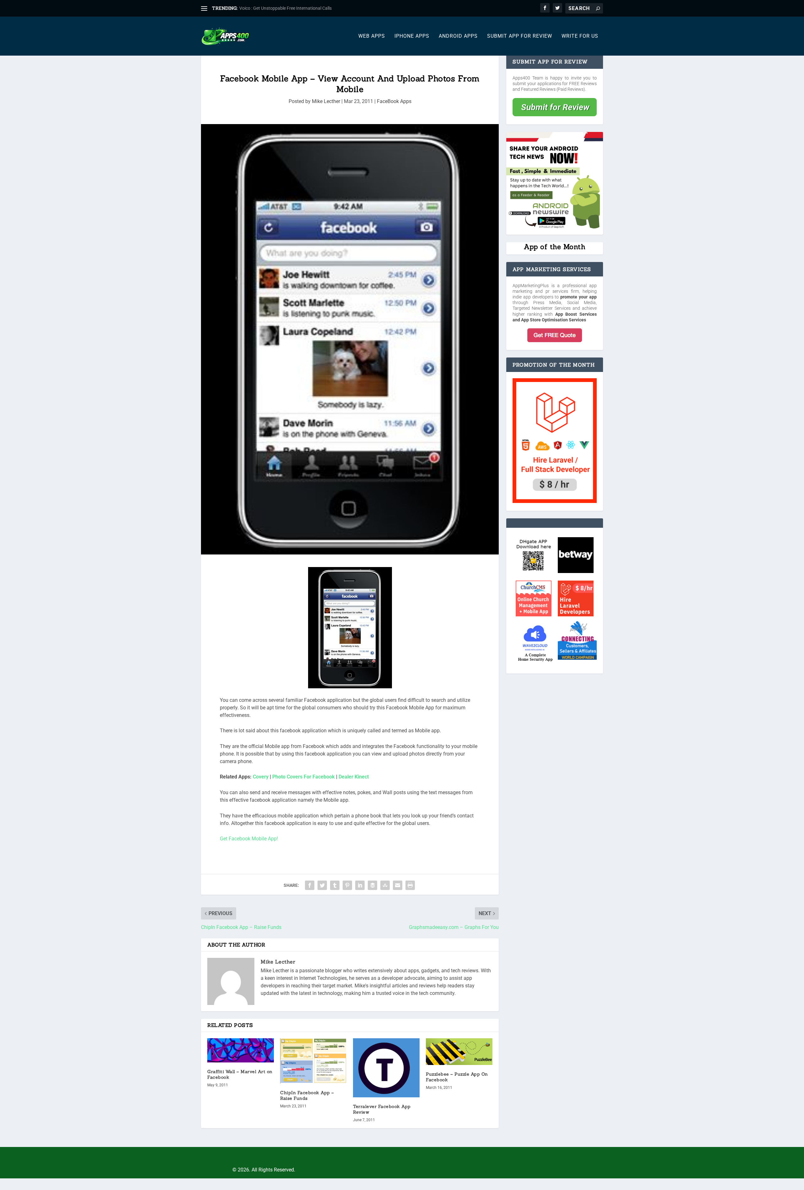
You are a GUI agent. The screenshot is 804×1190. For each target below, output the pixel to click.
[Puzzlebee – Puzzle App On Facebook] (459, 1051)
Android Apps (458, 36)
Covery (261, 777)
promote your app (578, 296)
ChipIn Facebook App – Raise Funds (307, 1095)
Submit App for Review (519, 36)
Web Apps (371, 36)
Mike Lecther (326, 101)
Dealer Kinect (354, 777)
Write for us (580, 36)
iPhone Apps (411, 36)
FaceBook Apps (394, 101)
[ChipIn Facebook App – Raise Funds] (313, 1061)
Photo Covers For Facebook (303, 777)
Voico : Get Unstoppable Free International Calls (285, 8)
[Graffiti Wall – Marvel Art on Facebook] (240, 1050)
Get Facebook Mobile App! (249, 839)
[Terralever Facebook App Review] (386, 1067)
